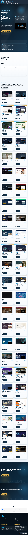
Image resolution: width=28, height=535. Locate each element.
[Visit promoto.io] (7, 371)
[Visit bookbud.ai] (7, 125)
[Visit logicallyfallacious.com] (7, 310)
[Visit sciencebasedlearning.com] (7, 387)
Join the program (5, 475)
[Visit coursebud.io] (20, 218)
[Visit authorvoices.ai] (20, 109)
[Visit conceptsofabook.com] (7, 218)
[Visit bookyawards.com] (20, 187)
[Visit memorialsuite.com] (20, 326)
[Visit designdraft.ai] (7, 233)
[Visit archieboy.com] (20, 94)
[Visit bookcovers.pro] (20, 141)
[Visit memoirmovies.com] (7, 326)
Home (16, 517)
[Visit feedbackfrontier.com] (7, 264)
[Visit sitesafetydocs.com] (20, 403)
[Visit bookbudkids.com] (20, 125)
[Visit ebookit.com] (20, 248)
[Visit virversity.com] (7, 449)
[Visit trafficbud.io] (7, 434)
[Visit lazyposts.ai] (20, 295)
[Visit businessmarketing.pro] (20, 202)
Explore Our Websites (6, 31)
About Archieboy (5, 34)
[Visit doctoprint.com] (20, 233)
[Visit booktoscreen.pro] (7, 187)
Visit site (4, 102)
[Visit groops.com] (7, 280)
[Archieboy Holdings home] (6, 1)
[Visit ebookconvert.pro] (7, 248)
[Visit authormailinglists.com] (7, 109)
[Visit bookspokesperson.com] (20, 171)
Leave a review (14, 502)
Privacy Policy (16, 519)
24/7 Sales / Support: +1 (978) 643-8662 (12, 3)
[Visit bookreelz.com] (7, 171)
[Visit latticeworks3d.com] (7, 295)
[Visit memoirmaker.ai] (20, 310)
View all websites (4, 87)
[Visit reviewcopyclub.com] (20, 371)
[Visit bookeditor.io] (7, 156)
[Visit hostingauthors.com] (20, 280)
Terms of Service (17, 520)
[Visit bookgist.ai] (20, 156)
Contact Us (4, 494)
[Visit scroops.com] (20, 387)
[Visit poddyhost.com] (7, 356)
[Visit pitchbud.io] (20, 341)
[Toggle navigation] (27, 2)
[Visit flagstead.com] (20, 264)
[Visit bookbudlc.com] (7, 141)
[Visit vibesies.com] (20, 434)
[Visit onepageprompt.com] (7, 341)
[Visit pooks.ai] (20, 356)
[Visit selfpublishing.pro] (7, 403)
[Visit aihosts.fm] (7, 94)
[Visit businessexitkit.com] (7, 202)
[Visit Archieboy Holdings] (7, 527)
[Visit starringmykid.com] (7, 418)
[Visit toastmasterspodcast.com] (20, 418)
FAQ (15, 518)
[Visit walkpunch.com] (20, 449)
